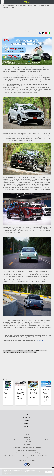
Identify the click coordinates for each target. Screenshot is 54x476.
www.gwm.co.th (40, 340)
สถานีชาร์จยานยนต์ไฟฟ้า (27, 432)
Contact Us (27, 434)
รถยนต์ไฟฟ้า (27, 423)
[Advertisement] (27, 19)
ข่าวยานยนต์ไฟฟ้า (27, 417)
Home (27, 414)
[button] (52, 2)
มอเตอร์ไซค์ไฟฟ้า (27, 426)
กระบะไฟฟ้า (27, 429)
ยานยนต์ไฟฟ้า (27, 420)
